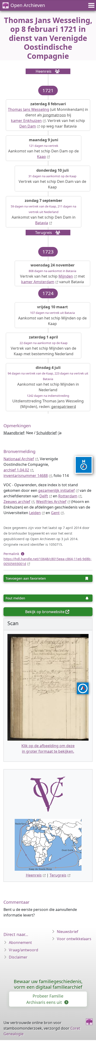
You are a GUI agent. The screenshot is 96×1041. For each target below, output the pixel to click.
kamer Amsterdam (37, 281)
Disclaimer (18, 957)
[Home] (89, 1021)
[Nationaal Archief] (81, 465)
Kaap (41, 156)
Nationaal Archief (18, 458)
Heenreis (34, 875)
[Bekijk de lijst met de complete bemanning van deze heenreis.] (55, 71)
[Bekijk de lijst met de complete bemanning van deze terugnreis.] (56, 232)
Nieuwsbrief (67, 931)
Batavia (41, 222)
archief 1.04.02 (16, 470)
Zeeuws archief (16, 501)
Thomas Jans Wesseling (28, 109)
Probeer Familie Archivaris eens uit (44, 999)
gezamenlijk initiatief (56, 490)
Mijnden (65, 276)
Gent (55, 512)
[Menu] (91, 5)
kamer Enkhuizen (26, 120)
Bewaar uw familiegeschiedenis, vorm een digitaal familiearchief (48, 984)
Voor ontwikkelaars (74, 938)
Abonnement (20, 942)
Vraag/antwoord (23, 949)
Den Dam (27, 126)
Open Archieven (27, 5)
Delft (43, 496)
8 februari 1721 (49, 29)
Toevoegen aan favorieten (26, 578)
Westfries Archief (51, 501)
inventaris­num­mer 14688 (25, 475)
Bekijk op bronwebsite (45, 611)
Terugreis (58, 875)
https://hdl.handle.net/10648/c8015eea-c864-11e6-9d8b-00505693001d (47, 561)
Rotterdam (67, 496)
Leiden (35, 512)
